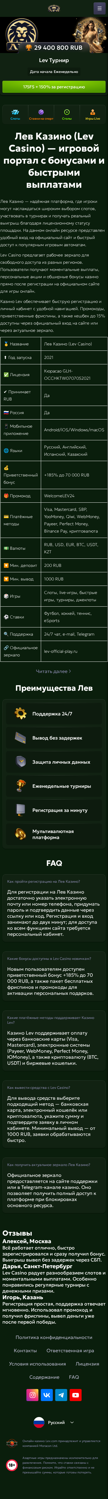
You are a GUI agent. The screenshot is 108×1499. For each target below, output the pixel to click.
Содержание (44, 1377)
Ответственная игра (70, 1350)
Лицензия (87, 1364)
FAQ (74, 1377)
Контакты (25, 1350)
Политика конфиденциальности (54, 1337)
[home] (54, 8)
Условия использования (37, 1364)
